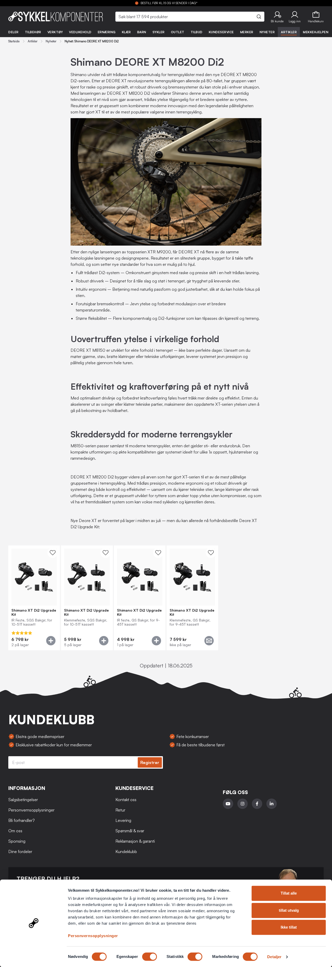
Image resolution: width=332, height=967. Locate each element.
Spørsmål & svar (129, 830)
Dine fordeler (20, 851)
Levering (123, 820)
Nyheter (267, 32)
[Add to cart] (51, 640)
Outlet (177, 32)
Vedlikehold (80, 32)
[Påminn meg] (209, 640)
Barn (141, 32)
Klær (126, 32)
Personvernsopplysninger (93, 936)
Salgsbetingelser (23, 799)
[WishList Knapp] (52, 552)
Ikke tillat (289, 927)
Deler (13, 32)
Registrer (149, 762)
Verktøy (55, 32)
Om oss (15, 830)
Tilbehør (33, 32)
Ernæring (107, 32)
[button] (277, 16)
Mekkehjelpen (315, 32)
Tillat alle (289, 893)
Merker (246, 32)
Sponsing (16, 841)
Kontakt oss (125, 799)
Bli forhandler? (21, 820)
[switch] (149, 956)
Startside (13, 41)
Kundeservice (221, 32)
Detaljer (274, 957)
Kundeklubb (126, 851)
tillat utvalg (289, 910)
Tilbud (197, 32)
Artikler (289, 32)
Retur (120, 810)
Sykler (159, 32)
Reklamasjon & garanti (135, 841)
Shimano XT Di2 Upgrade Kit (33, 612)
